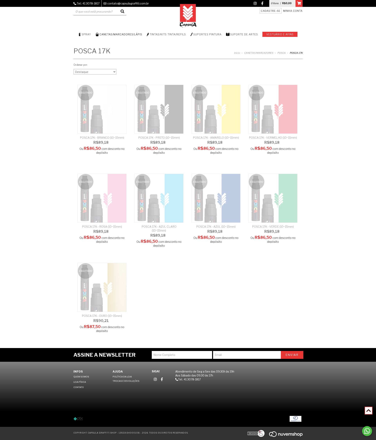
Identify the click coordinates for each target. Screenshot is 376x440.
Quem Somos (81, 376)
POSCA (281, 52)
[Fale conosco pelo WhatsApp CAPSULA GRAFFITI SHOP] (367, 431)
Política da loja (122, 376)
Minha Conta (293, 10)
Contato (78, 387)
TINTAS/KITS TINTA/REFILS (168, 34)
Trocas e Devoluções (126, 381)
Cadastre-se (270, 10)
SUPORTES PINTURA (207, 34)
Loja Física (79, 382)
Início (237, 52)
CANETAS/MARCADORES (258, 52)
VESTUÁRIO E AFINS (280, 34)
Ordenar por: (80, 64)
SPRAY (86, 34)
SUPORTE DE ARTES (244, 34)
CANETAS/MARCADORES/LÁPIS (120, 34)
